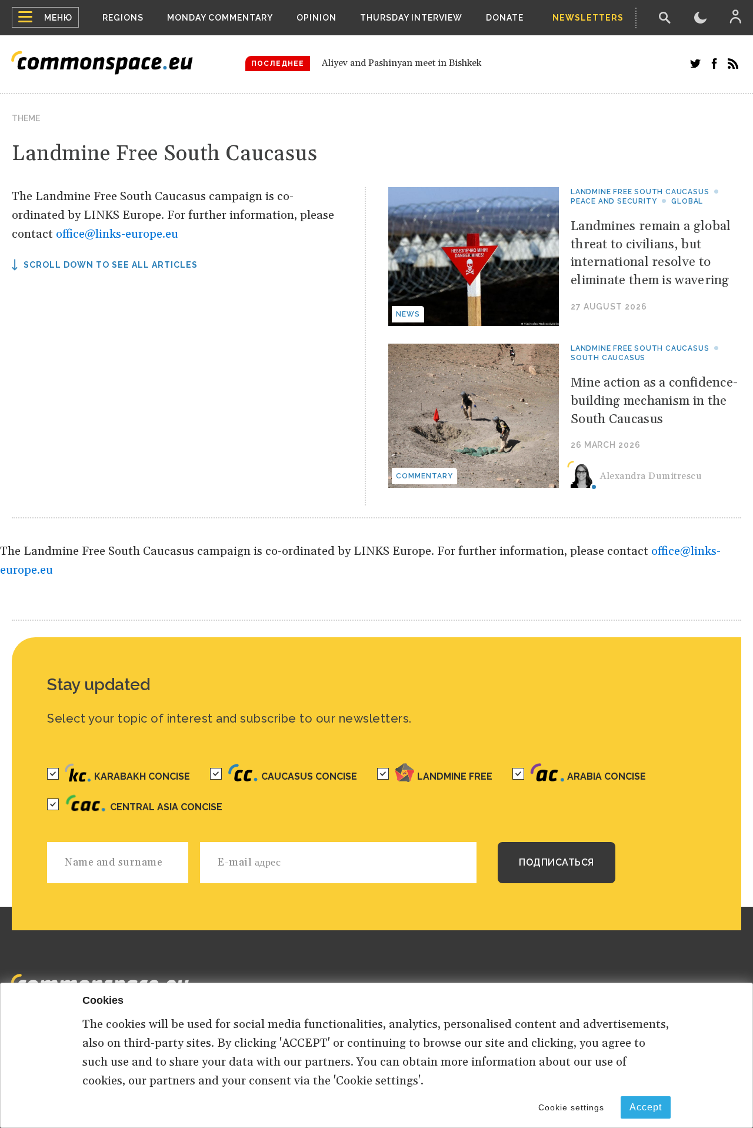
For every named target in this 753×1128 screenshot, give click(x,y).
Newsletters (588, 17)
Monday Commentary (220, 17)
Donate (505, 17)
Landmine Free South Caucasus (640, 192)
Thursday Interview (411, 17)
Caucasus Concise (309, 776)
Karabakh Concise (142, 776)
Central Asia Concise (166, 807)
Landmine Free (454, 776)
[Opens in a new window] (695, 63)
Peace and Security (614, 201)
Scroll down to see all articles (111, 264)
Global (687, 201)
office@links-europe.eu (117, 234)
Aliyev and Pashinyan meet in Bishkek (401, 63)
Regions (123, 17)
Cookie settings (571, 1107)
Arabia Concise (606, 776)
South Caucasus (608, 358)
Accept (645, 1107)
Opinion (316, 17)
